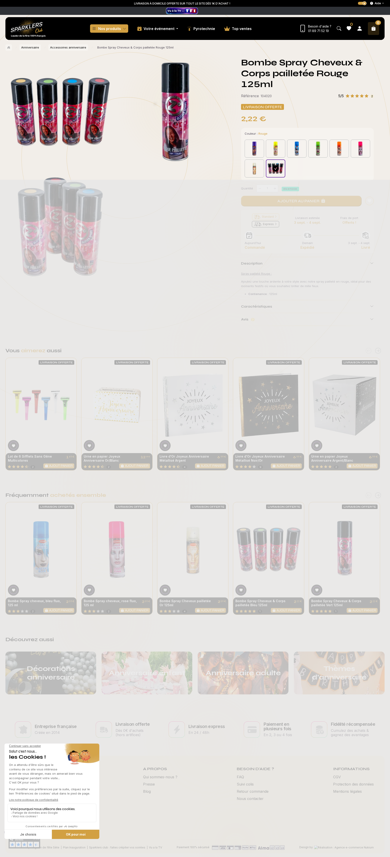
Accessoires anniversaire (68, 47)
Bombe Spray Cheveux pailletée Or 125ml (185, 603)
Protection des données (353, 784)
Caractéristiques (256, 306)
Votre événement (159, 28)
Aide (378, 3)
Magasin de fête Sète (44, 847)
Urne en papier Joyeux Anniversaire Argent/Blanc (332, 458)
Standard (267, 216)
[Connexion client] (359, 28)
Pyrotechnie (204, 28)
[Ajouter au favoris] (369, 201)
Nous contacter (250, 798)
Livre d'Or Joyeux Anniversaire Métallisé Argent (184, 458)
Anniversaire (30, 47)
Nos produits (109, 28)
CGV (337, 777)
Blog (147, 791)
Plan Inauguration (74, 847)
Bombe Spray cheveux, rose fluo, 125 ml (110, 603)
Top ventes (242, 28)
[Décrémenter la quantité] (259, 188)
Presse (149, 784)
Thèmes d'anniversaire (339, 673)
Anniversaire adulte (243, 672)
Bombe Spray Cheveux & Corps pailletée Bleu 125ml (260, 603)
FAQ (240, 777)
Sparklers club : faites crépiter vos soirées (117, 847)
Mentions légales (347, 791)
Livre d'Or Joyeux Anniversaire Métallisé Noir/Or (260, 458)
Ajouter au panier (298, 200)
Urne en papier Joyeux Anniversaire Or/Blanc (102, 458)
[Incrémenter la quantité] (274, 188)
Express (268, 224)
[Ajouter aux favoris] (13, 445)
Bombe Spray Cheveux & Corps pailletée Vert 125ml (336, 603)
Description (251, 263)
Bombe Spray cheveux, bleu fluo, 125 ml (34, 603)
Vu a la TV (155, 847)
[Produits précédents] (368, 351)
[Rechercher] (339, 28)
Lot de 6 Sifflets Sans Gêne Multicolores (30, 458)
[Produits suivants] (378, 351)
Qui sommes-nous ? (160, 777)
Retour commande (253, 791)
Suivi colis (245, 784)
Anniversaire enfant (147, 672)
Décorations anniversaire (51, 673)
